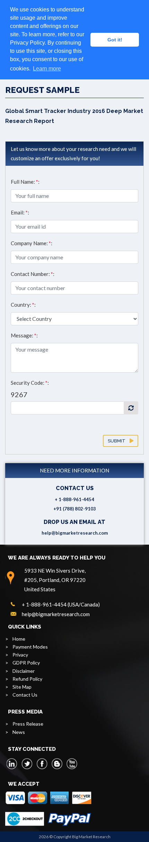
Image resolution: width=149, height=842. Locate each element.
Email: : (20, 212)
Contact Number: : (32, 274)
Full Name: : (25, 182)
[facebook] (41, 763)
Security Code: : (30, 383)
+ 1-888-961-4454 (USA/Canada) (61, 604)
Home (18, 639)
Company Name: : (31, 243)
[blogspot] (56, 763)
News (18, 732)
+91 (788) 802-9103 (74, 508)
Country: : (23, 305)
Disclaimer (23, 671)
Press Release (27, 724)
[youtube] (71, 763)
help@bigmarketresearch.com (75, 533)
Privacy (20, 655)
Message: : (24, 335)
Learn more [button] (47, 68)
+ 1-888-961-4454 (74, 499)
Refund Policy (27, 679)
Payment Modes (30, 647)
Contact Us (24, 695)
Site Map (22, 687)
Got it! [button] (114, 39)
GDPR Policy (26, 663)
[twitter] (27, 763)
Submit (119, 440)
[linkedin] (12, 763)
